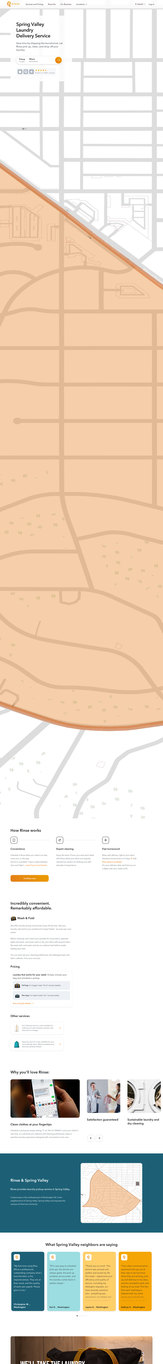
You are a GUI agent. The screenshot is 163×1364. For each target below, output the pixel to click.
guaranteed (15, 1140)
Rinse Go (52, 4)
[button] (131, 859)
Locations (80, 4)
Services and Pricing (34, 4)
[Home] (13, 4)
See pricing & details (22, 1003)
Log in (151, 4)
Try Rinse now (30, 878)
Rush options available (112, 862)
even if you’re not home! (36, 865)
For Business (65, 4)
